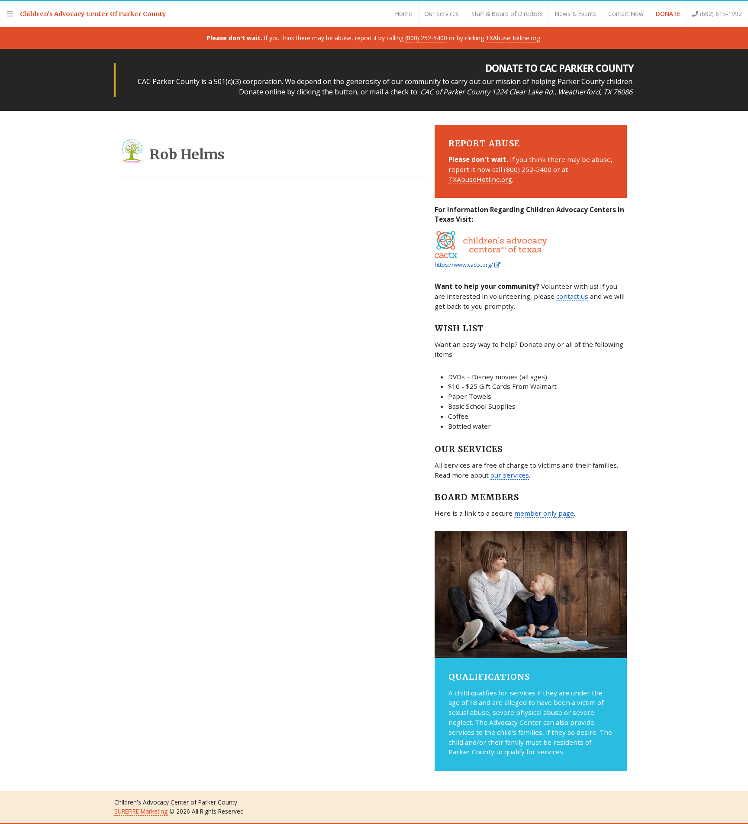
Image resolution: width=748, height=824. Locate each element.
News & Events (575, 14)
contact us (572, 296)
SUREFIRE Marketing (141, 811)
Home (403, 14)
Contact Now (626, 14)
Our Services (441, 14)
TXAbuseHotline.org (513, 38)
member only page (544, 513)
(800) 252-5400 (426, 38)
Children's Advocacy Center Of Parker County (93, 14)
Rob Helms (187, 154)
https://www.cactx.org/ (464, 264)
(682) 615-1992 (720, 14)
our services (509, 475)
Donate (668, 14)
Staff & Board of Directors (507, 14)
